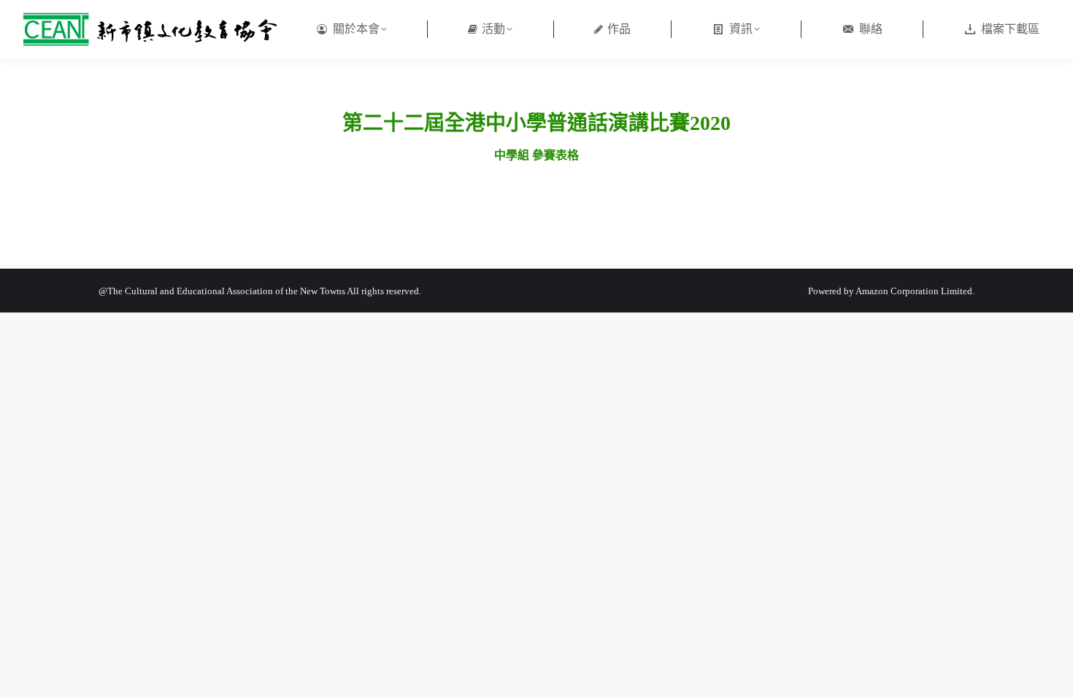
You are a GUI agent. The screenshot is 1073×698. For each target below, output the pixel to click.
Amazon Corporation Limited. (914, 290)
